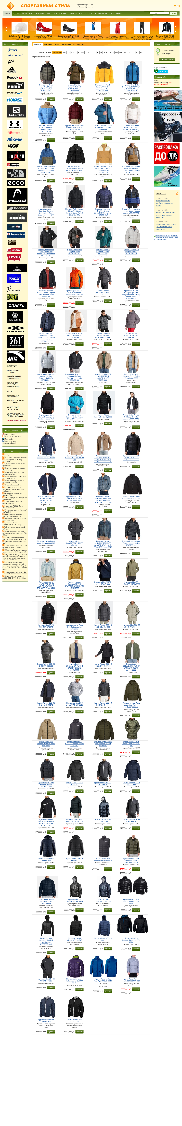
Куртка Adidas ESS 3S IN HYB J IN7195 (103, 704)
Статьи (16, 13)
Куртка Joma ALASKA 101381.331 (131, 784)
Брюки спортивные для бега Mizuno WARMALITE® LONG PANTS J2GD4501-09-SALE (142, 38)
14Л (133, 52)
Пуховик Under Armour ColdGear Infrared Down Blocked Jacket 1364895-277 (131, 169)
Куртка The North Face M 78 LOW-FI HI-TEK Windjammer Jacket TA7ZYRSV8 (46, 169)
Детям (57, 44)
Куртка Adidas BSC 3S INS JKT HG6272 (46, 704)
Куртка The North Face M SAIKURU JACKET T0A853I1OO (74, 128)
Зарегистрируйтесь (162, 83)
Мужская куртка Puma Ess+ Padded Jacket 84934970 (103, 744)
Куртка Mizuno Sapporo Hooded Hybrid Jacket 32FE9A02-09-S (46, 941)
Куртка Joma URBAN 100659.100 (74, 859)
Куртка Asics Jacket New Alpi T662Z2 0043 (103, 980)
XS (68, 52)
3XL (137, 52)
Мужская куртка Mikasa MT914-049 (74, 939)
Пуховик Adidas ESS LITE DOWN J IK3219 (74, 704)
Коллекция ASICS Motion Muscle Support (12, 507)
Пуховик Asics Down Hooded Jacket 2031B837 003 (46, 785)
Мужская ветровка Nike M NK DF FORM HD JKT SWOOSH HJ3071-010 (46, 823)
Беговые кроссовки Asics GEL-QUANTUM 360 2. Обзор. (15, 547)
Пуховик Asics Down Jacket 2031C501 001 (74, 821)
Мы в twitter (8, 439)
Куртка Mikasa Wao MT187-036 (46, 1021)
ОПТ (49, 13)
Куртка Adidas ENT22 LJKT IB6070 (102, 784)
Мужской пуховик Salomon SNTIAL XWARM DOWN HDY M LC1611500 (74, 585)
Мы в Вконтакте (10, 441)
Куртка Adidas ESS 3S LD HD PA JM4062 (131, 626)
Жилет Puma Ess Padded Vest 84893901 (103, 859)
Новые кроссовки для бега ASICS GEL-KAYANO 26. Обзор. (14, 577)
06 (101, 52)
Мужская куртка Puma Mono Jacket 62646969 (46, 542)
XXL (82, 52)
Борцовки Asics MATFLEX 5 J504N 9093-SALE (68, 37)
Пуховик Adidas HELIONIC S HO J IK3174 (103, 293)
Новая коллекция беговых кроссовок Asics (13, 473)
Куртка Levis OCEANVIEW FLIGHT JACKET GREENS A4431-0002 (131, 667)
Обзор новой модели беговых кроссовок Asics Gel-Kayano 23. (14, 551)
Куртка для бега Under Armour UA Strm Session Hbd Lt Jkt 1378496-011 (46, 377)
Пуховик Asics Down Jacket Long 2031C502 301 (131, 744)
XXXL (87, 52)
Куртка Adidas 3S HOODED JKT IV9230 (131, 583)
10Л (125, 52)
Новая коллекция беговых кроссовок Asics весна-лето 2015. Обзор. (15, 533)
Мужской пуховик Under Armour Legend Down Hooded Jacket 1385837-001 (46, 294)
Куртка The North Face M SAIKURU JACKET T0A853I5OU (103, 128)
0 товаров (167, 53)
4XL (141, 52)
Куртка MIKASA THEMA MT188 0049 (74, 900)
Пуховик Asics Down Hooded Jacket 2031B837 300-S (131, 860)
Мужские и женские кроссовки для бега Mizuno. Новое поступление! (166, 226)
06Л (116, 52)
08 (104, 52)
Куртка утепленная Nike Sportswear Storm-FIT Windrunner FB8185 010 (46, 253)
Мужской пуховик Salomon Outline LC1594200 (103, 252)
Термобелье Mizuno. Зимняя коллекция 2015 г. (14, 519)
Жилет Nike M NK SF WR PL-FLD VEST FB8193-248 (74, 335)
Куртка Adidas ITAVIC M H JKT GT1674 (46, 626)
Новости (88, 13)
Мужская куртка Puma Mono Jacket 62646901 (131, 497)
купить (51, 99)
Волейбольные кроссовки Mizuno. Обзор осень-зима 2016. (14, 538)
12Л (129, 52)
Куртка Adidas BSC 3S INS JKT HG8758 (103, 665)
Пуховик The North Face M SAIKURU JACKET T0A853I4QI (131, 128)
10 (107, 52)
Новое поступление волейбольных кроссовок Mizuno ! (164, 203)
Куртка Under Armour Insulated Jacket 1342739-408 (46, 901)
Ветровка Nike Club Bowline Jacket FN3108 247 (74, 458)
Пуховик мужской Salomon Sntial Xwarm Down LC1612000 (74, 417)
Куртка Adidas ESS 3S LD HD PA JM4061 (103, 626)
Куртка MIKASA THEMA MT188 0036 (103, 900)
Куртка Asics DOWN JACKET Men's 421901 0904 (131, 901)
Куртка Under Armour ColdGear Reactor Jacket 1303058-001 (131, 417)
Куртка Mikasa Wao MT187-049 (74, 1021)
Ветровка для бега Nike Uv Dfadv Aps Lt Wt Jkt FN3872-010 (46, 417)
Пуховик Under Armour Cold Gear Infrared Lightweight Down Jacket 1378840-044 (46, 212)
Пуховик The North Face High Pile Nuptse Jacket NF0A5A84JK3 (74, 168)
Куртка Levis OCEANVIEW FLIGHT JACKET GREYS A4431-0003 (74, 667)
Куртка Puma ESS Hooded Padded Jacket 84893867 (46, 744)
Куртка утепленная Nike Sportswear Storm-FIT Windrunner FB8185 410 (103, 212)
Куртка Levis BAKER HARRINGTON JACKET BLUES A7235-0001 (103, 377)
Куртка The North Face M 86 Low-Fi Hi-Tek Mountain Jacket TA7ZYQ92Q (103, 169)
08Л (120, 52)
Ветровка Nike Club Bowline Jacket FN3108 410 (46, 458)
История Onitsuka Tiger (13, 485)
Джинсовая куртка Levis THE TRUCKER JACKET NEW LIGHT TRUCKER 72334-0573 (103, 544)
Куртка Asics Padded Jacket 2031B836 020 (131, 980)
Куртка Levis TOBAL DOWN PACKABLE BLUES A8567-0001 (74, 498)
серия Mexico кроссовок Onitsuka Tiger (12, 494)
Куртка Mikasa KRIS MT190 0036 (103, 821)
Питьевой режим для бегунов (15, 457)
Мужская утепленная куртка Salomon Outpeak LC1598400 (74, 293)
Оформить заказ (167, 59)
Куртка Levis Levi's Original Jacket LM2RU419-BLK (74, 252)
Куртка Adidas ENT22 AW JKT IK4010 (46, 980)
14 (113, 52)
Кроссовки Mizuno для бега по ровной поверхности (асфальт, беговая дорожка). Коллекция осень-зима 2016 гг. (14, 557)
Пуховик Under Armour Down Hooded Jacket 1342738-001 (131, 543)
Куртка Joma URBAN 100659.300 (46, 859)
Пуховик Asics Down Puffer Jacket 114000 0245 (74, 981)
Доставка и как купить (104, 13)
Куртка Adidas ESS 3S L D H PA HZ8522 (46, 665)
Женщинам (48, 44)
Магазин (119, 13)
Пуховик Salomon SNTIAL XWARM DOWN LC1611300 (102, 335)
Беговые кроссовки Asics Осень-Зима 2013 (12, 503)
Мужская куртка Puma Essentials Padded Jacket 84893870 (131, 705)
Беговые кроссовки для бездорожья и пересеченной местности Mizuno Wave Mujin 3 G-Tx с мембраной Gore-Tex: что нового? (14, 566)
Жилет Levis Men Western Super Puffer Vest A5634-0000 (131, 376)
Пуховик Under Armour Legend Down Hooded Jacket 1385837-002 (131, 211)
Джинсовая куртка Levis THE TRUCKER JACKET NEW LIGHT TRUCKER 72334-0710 (103, 459)
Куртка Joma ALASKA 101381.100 (74, 784)
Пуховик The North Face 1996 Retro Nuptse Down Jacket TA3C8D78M (103, 88)
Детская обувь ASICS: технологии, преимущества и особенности (13, 489)
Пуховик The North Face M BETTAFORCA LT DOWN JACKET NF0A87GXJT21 (131, 88)
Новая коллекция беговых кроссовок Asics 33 (13, 481)
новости (161, 193)
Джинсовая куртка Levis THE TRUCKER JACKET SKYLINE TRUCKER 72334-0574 (103, 499)
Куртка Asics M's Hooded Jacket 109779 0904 (131, 940)
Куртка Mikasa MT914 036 (103, 939)
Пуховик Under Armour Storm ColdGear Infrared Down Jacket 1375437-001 (74, 212)
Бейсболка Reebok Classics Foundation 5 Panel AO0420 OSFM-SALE (19, 38)
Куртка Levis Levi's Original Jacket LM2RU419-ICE (131, 252)
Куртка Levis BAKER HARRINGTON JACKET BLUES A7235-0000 (46, 499)
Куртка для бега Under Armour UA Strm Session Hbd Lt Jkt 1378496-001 (74, 377)
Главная (7, 13)
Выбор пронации (10, 455)
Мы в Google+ (9, 434)
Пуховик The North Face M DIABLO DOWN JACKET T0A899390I (74, 88)
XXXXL (93, 52)
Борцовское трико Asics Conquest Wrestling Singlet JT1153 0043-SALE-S (93, 38)
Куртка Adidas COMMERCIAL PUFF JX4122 (131, 335)
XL (79, 52)
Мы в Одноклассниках (12, 437)
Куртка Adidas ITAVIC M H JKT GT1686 (102, 583)
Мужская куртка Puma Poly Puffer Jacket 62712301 (74, 627)
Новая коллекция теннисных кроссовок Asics (14, 477)
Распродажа (27, 13)
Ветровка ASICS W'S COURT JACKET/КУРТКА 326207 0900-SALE (167, 38)
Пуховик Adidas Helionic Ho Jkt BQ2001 (103, 416)
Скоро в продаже (60, 13)
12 (110, 52)
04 (98, 52)
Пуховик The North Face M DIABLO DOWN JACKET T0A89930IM (46, 88)
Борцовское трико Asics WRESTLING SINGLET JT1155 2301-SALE (117, 38)
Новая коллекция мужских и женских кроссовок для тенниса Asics (165, 215)
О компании (40, 13)
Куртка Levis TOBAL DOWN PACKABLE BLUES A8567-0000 (131, 458)
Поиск (155, 13)
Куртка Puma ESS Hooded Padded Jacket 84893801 (74, 744)
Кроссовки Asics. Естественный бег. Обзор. (12, 524)
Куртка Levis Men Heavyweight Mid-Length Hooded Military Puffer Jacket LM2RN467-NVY (46, 337)
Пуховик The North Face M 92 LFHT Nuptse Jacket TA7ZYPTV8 (46, 128)
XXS (64, 52)
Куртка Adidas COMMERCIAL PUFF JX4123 (74, 543)
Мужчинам (37, 44)
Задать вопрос (76, 13)
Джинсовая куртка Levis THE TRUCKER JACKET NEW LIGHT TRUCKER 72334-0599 (46, 585)
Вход (156, 80)
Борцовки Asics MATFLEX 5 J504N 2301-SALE (44, 37)
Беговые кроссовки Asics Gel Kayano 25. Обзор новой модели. (14, 573)
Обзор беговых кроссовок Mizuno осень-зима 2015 (13, 515)
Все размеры (57, 52)
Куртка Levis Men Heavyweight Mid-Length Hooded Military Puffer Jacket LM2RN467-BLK (131, 294)
